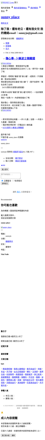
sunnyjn (4, 139)
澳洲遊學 (21, 383)
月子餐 (9, 372)
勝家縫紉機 (7, 369)
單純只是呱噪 (20, 161)
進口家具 (38, 374)
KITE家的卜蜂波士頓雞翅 (13, 128)
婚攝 (38, 377)
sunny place (10, 17)
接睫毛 (24, 377)
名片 (7, 49)
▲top (3, 165)
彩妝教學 (10, 374)
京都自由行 (11, 383)
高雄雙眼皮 (5, 377)
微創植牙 (28, 374)
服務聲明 (25, 408)
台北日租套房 (19, 372)
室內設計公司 (28, 380)
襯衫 (28, 372)
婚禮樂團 (15, 377)
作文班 (31, 377)
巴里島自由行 (32, 383)
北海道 (35, 372)
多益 (3, 372)
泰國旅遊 (19, 374)
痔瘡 (40, 369)
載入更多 (5, 169)
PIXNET (11, 406)
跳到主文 (4, 23)
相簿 (7, 43)
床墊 (19, 380)
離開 (13, 435)
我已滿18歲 (5, 435)
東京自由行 (31, 369)
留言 (21, 152)
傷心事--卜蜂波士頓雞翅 (20, 58)
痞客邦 (16, 152)
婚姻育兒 (20, 39)
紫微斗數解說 (19, 369)
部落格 (8, 46)
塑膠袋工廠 (11, 380)
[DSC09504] (6, 63)
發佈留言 (5, 183)
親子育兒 (19, 158)
